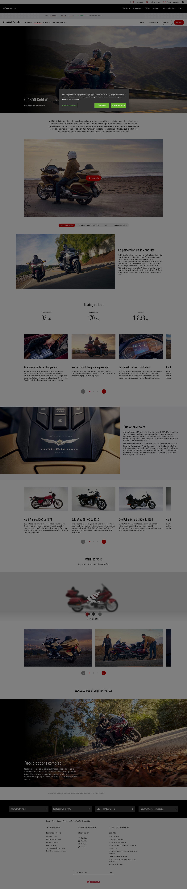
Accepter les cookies (118, 105)
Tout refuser (102, 105)
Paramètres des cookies (69, 105)
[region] (94, 100)
